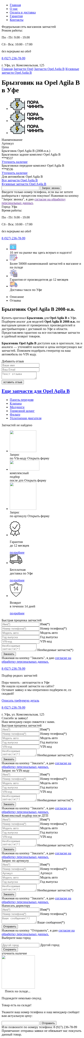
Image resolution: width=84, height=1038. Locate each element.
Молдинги (17, 407)
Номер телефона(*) (53, 628)
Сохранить (9, 949)
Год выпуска (49, 637)
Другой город (49, 945)
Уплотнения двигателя (25, 418)
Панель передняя (21, 399)
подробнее (17, 552)
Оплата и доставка (23, 12)
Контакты (16, 19)
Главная (15, 5)
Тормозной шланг (22, 411)
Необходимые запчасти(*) (55, 650)
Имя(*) (45, 624)
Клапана (16, 403)
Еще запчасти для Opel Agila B (36, 391)
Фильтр (15, 414)
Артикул (46, 873)
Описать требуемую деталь (20, 700)
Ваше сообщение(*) (51, 922)
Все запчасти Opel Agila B (20, 180)
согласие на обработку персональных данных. (36, 659)
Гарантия (16, 16)
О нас (14, 8)
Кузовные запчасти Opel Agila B (24, 184)
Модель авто (49, 632)
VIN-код (46, 641)
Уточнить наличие (15, 162)
